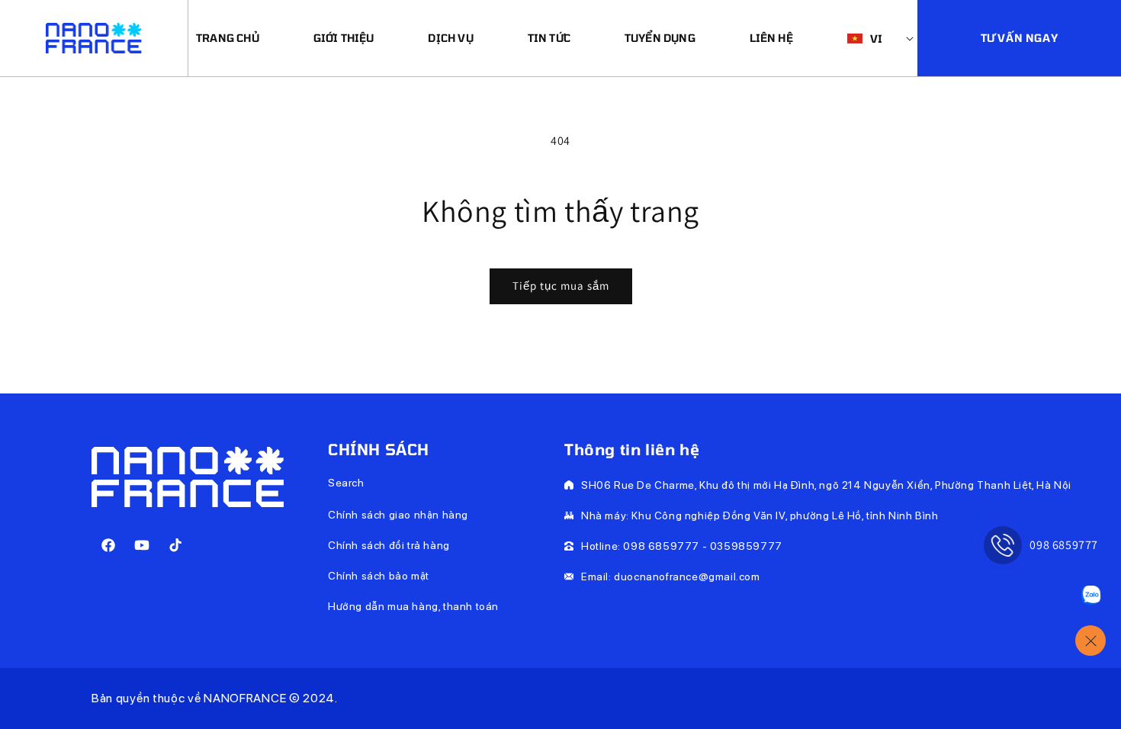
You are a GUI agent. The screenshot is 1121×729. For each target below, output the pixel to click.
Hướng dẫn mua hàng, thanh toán (413, 606)
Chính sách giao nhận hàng (398, 515)
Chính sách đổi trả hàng (389, 545)
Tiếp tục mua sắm (560, 285)
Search (346, 483)
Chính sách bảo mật (378, 576)
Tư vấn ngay (1019, 38)
